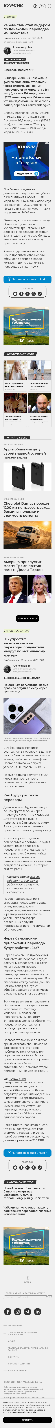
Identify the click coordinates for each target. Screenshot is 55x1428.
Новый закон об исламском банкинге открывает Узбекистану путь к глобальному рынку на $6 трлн (26, 1193)
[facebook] (7, 1311)
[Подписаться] (49, 1297)
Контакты (13, 1357)
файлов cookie (28, 1412)
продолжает (17, 1078)
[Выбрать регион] (35, 6)
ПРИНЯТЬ (27, 1420)
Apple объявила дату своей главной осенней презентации (25, 453)
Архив (11, 1341)
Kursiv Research (17, 1370)
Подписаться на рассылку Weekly (25, 1293)
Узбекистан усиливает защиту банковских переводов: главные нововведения (27, 1211)
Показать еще (27, 618)
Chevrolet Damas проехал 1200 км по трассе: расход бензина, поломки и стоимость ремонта (27, 509)
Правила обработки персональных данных (28, 1349)
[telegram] (27, 1311)
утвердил (10, 767)
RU (42, 6)
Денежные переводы (15, 60)
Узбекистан (33, 678)
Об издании (15, 1325)
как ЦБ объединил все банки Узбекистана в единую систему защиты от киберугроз (23, 884)
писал (31, 251)
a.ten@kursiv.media (22, 53)
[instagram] (17, 1311)
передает (20, 105)
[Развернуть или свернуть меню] (49, 6)
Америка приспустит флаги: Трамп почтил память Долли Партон (23, 566)
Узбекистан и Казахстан (16, 63)
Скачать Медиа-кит (19, 1364)
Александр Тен (22, 47)
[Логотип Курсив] (13, 5)
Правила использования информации (22, 1333)
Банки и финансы (16, 631)
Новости (10, 16)
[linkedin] (37, 1311)
